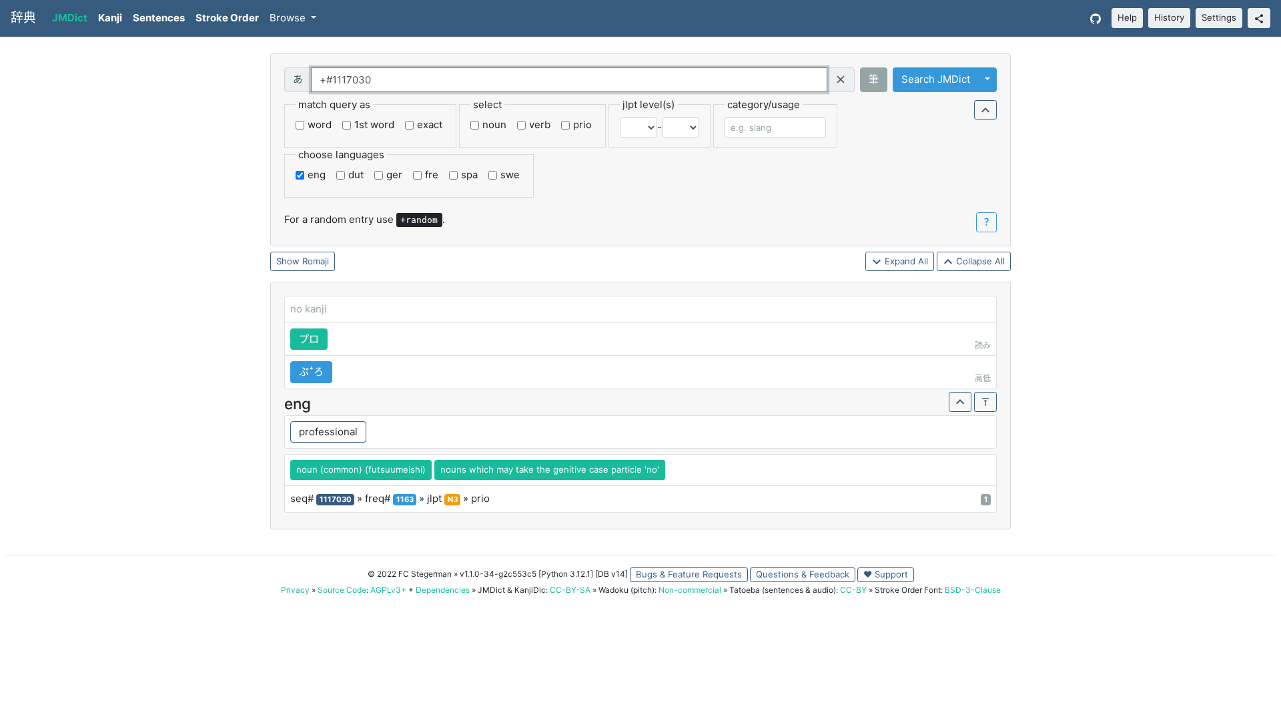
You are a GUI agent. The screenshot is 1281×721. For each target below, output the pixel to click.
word (320, 124)
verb (539, 124)
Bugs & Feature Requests (689, 574)
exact (429, 124)
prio (582, 124)
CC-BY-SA (570, 590)
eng (317, 174)
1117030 (336, 499)
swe (510, 174)
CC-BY (853, 590)
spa (469, 174)
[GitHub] (1095, 18)
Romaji (315, 261)
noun (494, 124)
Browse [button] (289, 17)
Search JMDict (935, 79)
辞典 (23, 17)
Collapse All (979, 261)
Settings (1219, 17)
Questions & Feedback (802, 574)
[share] (1259, 18)
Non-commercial (690, 590)
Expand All (905, 261)
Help (1127, 17)
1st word (374, 124)
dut (356, 174)
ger (394, 174)
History (1169, 17)
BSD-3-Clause (973, 590)
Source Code (342, 590)
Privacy (295, 590)
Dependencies (443, 590)
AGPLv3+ (388, 590)
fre (431, 174)
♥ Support (885, 574)
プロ (309, 338)
